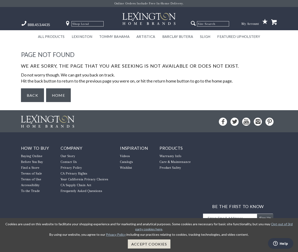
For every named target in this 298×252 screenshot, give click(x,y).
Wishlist (126, 168)
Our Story (68, 156)
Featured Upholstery (238, 36)
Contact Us (69, 162)
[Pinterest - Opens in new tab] (269, 122)
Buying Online (31, 156)
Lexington (82, 36)
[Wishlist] (265, 22)
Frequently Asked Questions (81, 191)
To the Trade (30, 191)
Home (58, 95)
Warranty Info (170, 156)
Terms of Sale (31, 173)
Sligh (205, 36)
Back (32, 95)
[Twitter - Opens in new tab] (234, 122)
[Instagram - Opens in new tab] (258, 122)
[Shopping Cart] (274, 22)
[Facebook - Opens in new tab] (223, 122)
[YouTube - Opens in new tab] (246, 122)
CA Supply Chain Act (76, 185)
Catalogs (126, 162)
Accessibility (30, 185)
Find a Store (30, 168)
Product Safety (170, 168)
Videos (125, 156)
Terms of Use (31, 179)
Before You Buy (32, 162)
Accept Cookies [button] (149, 244)
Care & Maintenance (175, 162)
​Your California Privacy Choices (84, 179)
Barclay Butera (177, 36)
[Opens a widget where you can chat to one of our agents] (280, 244)
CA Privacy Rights (74, 173)
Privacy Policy (71, 168)
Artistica (145, 36)
